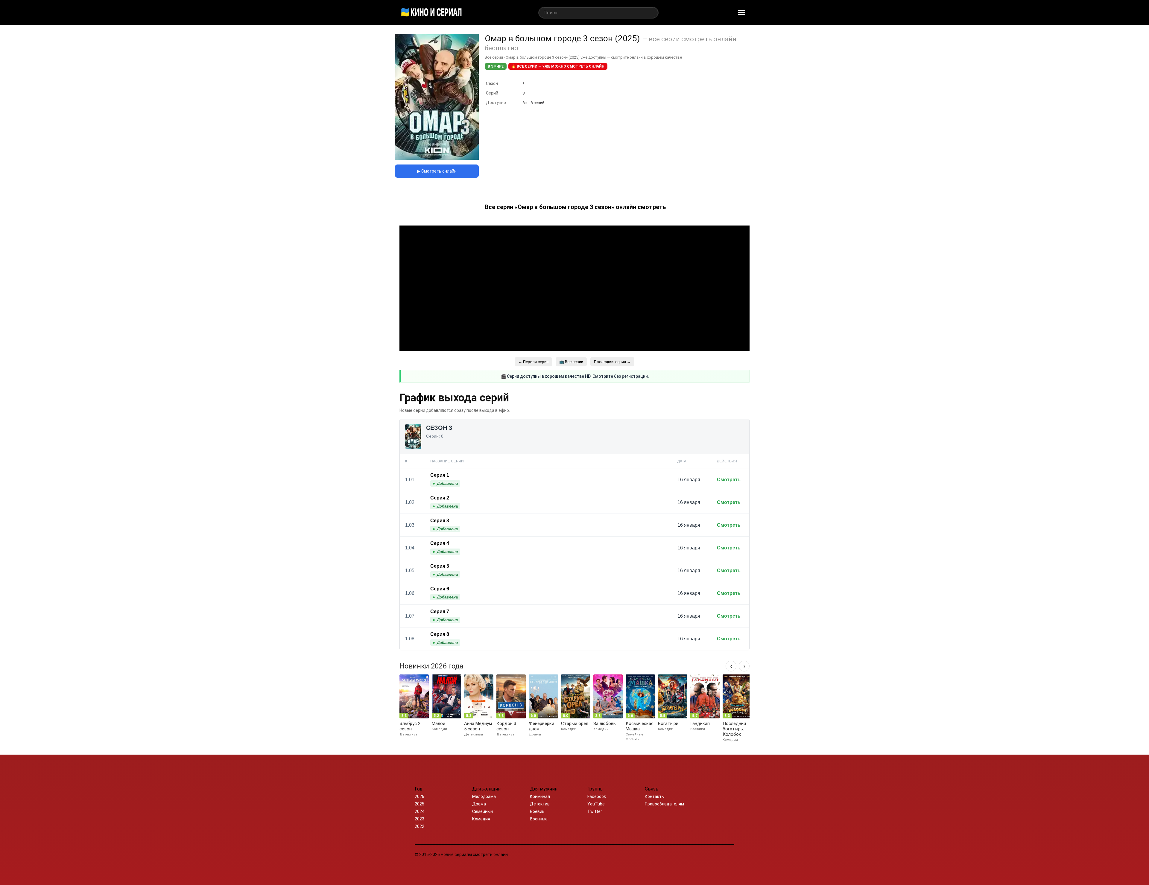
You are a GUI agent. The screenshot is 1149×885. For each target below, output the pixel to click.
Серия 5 (439, 566)
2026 (419, 796)
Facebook (596, 796)
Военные (539, 819)
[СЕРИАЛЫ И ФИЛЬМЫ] (431, 12)
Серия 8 (439, 634)
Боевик (537, 811)
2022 (419, 826)
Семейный (482, 811)
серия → (612, 362)
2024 (419, 811)
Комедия (481, 819)
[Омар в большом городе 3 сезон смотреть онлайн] (437, 158)
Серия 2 (439, 497)
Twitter (594, 811)
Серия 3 (439, 520)
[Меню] (741, 12)
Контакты (655, 796)
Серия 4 (439, 543)
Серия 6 (439, 588)
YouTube (596, 804)
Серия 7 (439, 611)
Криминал (540, 796)
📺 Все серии (571, 362)
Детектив (540, 804)
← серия (533, 362)
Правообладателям (664, 804)
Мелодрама (484, 796)
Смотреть (729, 479)
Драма (479, 804)
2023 (419, 819)
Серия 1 (439, 475)
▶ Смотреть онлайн (437, 171)
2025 (419, 804)
